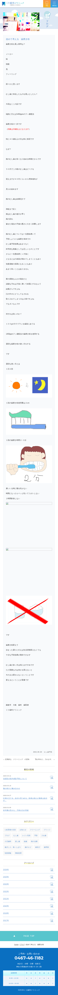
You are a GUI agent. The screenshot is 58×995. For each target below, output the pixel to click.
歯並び (37, 847)
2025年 (6, 877)
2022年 (6, 891)
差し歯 (17, 841)
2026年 (6, 870)
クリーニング (35, 830)
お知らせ (23, 830)
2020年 (6, 906)
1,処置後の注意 (10, 830)
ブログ (7, 835)
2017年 (6, 920)
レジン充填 (26, 835)
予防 (50, 752)
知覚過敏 (8, 853)
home (16, 945)
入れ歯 (43, 835)
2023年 (6, 884)
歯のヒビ (28, 847)
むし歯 (46, 752)
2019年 (6, 913)
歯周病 (46, 847)
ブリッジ (47, 830)
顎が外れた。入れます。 (45, 759)
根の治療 (34, 841)
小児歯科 (8, 841)
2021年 (6, 899)
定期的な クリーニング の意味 (16, 759)
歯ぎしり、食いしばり (13, 847)
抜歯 (25, 841)
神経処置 (18, 853)
